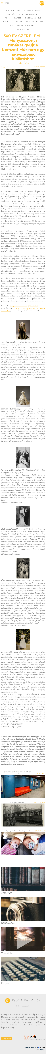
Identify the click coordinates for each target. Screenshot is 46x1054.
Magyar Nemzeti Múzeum (10, 67)
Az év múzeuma (13, 10)
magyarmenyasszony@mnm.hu (24, 306)
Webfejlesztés (31, 1047)
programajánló (33, 18)
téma (7, 18)
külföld (17, 18)
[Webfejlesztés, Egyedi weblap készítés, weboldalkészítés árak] (40, 1049)
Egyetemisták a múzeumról (23, 25)
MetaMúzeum (23, 29)
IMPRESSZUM (23, 1005)
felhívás (18, 22)
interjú (6, 22)
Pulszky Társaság (32, 10)
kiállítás (11, 14)
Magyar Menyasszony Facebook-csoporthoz (23, 309)
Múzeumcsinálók (34, 22)
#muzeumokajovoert (29, 14)
